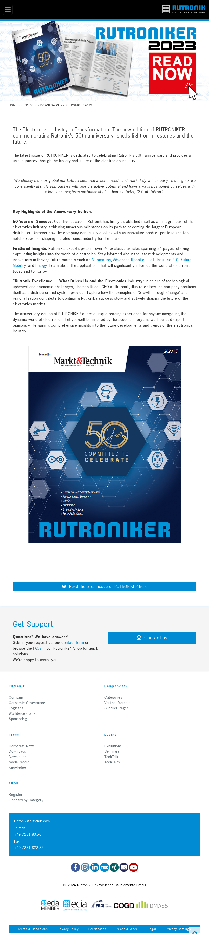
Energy (41, 265)
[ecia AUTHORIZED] (50, 905)
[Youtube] (133, 867)
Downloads (49, 105)
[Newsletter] (124, 867)
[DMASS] (152, 905)
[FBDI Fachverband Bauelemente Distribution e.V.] (101, 905)
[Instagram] (85, 867)
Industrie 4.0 (167, 260)
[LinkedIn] (95, 867)
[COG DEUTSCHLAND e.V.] (124, 905)
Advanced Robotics (130, 260)
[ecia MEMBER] (75, 905)
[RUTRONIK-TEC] (104, 867)
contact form (72, 642)
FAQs (38, 648)
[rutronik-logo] (183, 10)
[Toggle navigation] (8, 10)
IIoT (151, 260)
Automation (101, 260)
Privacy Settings (178, 929)
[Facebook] (75, 867)
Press (29, 105)
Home (13, 105)
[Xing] (114, 867)
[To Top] (195, 932)
